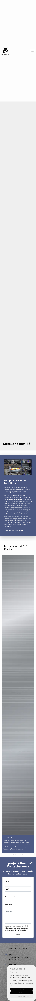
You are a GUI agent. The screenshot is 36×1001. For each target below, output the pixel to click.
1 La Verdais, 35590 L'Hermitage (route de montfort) (18, 958)
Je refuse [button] (21, 992)
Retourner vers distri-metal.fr (14, 530)
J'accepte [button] (21, 989)
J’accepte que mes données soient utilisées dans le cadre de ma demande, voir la (17, 928)
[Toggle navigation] (32, 50)
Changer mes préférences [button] (21, 996)
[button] (14, 855)
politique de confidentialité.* (18, 930)
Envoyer (18, 934)
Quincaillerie (10, 838)
